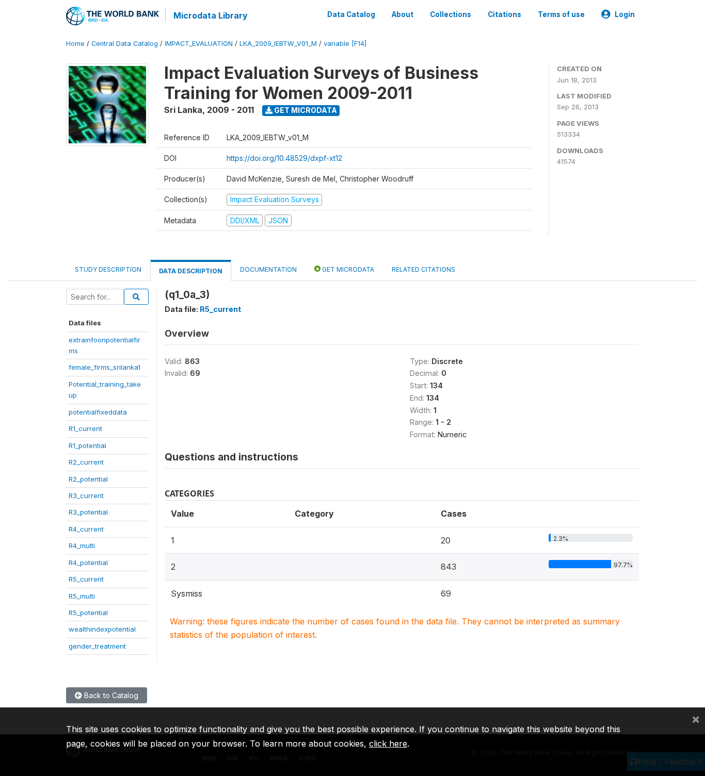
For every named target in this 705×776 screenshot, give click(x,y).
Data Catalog (351, 14)
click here (388, 743)
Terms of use (561, 14)
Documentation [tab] (268, 269)
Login (625, 14)
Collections (450, 14)
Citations (504, 14)
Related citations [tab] (423, 269)
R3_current (86, 495)
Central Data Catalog (124, 43)
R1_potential (87, 445)
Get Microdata (305, 110)
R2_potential (88, 479)
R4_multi (82, 545)
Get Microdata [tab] (347, 269)
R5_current (86, 579)
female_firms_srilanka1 (104, 367)
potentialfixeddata (98, 412)
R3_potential (88, 512)
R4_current (86, 529)
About (402, 14)
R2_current (86, 462)
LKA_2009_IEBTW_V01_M (278, 43)
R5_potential (88, 612)
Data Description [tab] (190, 271)
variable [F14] (345, 43)
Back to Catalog (110, 695)
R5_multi (82, 596)
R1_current (85, 428)
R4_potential (88, 562)
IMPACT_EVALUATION (199, 43)
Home (75, 43)
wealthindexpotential (102, 629)
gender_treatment (97, 646)
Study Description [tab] (108, 269)
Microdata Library (210, 15)
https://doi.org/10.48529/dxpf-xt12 (284, 158)
